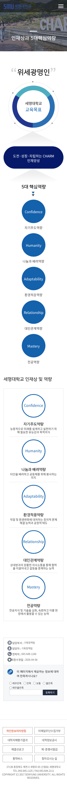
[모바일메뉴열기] (61, 6)
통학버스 (18, 758)
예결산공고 (17, 749)
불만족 (49, 683)
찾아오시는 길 (49, 758)
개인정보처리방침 (16, 731)
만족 (28, 683)
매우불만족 (18, 687)
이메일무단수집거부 (49, 731)
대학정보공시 (49, 740)
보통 (38, 683)
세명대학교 (17, 6)
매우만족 (16, 683)
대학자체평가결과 (18, 740)
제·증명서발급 (49, 749)
